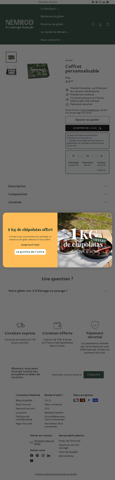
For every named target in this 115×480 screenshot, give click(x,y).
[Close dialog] (109, 215)
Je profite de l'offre (30, 251)
